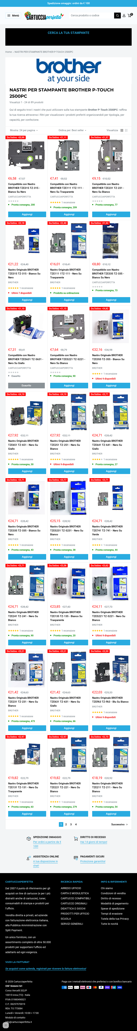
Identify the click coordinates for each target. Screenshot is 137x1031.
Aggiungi (27, 214)
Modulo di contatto (15, 1017)
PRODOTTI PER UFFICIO (75, 913)
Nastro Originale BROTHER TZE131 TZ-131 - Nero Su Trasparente (23, 787)
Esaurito (26, 385)
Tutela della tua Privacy (115, 918)
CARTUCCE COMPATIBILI (75, 898)
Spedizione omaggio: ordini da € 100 (68, 3)
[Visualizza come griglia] (122, 130)
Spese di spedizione (113, 908)
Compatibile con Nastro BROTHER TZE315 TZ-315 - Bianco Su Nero (24, 188)
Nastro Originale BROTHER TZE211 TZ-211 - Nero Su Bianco (107, 787)
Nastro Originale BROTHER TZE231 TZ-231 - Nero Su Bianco (23, 701)
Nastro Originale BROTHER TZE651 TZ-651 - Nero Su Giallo (23, 444)
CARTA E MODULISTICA (75, 893)
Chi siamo (107, 888)
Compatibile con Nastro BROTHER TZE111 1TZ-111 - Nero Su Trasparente (66, 188)
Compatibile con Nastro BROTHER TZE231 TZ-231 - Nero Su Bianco (108, 188)
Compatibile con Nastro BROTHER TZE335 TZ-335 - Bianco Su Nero (108, 273)
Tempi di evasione (112, 913)
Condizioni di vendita (113, 893)
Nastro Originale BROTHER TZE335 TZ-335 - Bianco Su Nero (24, 530)
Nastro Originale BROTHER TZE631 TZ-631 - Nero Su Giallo (65, 701)
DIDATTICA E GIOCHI (73, 908)
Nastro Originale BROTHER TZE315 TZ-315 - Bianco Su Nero (24, 273)
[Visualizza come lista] (126, 130)
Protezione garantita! (92, 861)
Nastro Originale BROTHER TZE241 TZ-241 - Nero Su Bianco (23, 616)
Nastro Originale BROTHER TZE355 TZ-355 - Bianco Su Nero (108, 359)
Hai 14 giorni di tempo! (93, 842)
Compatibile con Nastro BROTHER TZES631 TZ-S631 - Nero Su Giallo (25, 359)
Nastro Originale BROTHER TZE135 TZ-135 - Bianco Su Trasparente (66, 616)
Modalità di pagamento (114, 903)
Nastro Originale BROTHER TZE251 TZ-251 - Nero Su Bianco (65, 444)
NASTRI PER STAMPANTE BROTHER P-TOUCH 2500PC (44, 51)
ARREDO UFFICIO (71, 888)
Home (8, 51)
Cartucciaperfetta (19, 196)
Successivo (118, 824)
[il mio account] (124, 15)
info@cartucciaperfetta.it (18, 1022)
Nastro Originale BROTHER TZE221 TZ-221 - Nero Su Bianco (65, 787)
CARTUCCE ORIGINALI (74, 903)
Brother (13, 282)
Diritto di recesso (111, 898)
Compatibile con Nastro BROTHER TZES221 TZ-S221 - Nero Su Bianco (67, 359)
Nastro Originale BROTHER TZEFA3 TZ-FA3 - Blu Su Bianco (110, 699)
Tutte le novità (109, 923)
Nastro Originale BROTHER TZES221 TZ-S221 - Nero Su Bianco (108, 616)
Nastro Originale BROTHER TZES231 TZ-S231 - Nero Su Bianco (66, 530)
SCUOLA (66, 918)
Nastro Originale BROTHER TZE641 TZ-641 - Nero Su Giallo (107, 444)
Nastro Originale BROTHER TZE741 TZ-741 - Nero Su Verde (107, 530)
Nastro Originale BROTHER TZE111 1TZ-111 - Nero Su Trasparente (65, 273)
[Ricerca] (117, 15)
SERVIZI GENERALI (72, 923)
